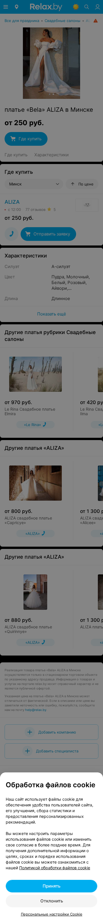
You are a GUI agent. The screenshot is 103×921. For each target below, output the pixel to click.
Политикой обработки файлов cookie (54, 867)
